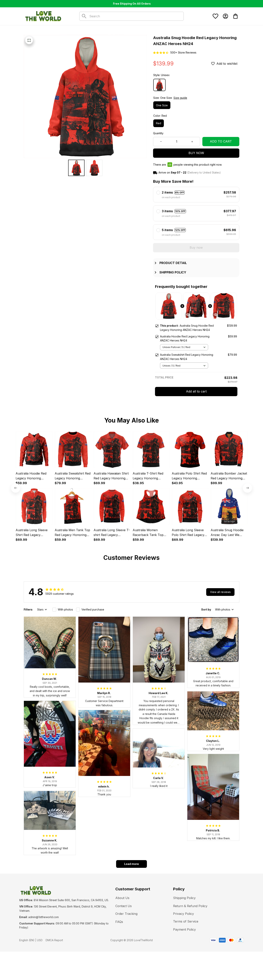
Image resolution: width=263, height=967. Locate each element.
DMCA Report (54, 940)
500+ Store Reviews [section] (183, 52)
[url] (43, 917)
